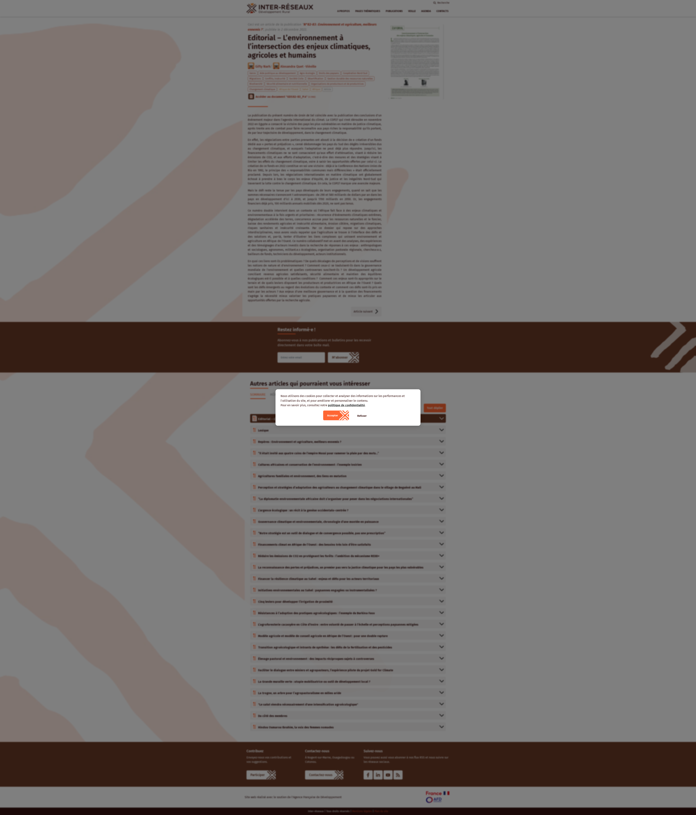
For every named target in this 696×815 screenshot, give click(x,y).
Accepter (332, 415)
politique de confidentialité (346, 405)
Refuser (362, 415)
